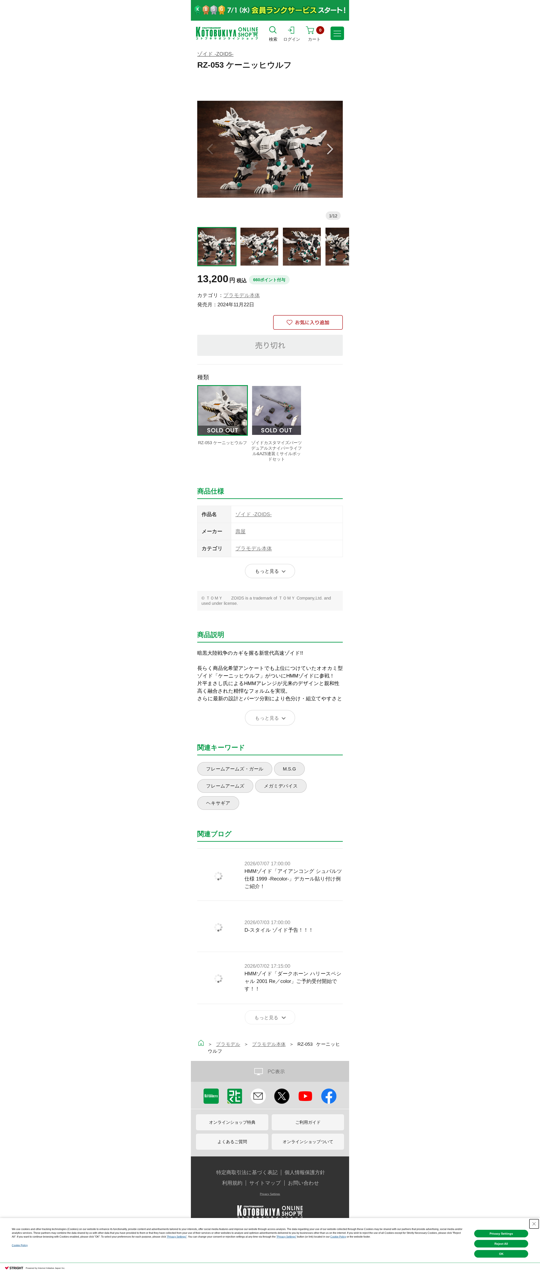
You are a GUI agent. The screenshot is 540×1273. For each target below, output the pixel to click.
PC (270, 1071)
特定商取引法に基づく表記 (247, 1172)
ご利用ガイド (308, 1122)
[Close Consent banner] (534, 1224)
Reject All (501, 1243)
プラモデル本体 (241, 295)
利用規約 (232, 1183)
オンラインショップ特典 (232, 1122)
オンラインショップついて (308, 1141)
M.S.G (289, 769)
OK (501, 1254)
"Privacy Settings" (177, 1236)
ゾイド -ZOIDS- (215, 54)
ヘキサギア (218, 803)
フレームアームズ (225, 786)
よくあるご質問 (232, 1141)
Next (330, 149)
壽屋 (240, 531)
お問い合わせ (303, 1183)
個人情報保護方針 (305, 1172)
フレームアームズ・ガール (234, 769)
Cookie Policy (338, 1236)
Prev (210, 149)
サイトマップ (265, 1183)
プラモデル (228, 1044)
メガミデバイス (281, 786)
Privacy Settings (270, 1194)
